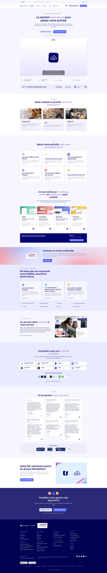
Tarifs (50, 5)
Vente (38, 533)
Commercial (22, 535)
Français (72, 545)
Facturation (39, 535)
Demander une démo (73, 5)
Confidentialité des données (52, 566)
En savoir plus (47, 260)
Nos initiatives (73, 539)
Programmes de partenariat (59, 535)
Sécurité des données (79, 566)
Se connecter (84, 1)
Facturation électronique (42, 543)
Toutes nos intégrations (58, 542)
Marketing (22, 537)
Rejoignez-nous (73, 540)
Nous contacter (73, 533)
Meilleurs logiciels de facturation (26, 549)
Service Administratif (24, 539)
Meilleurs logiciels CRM (25, 547)
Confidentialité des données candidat (64, 566)
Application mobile (41, 550)
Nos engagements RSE (75, 537)
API (54, 544)
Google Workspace (57, 545)
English (71, 547)
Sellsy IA (38, 545)
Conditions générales (37, 566)
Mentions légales (44, 566)
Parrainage (56, 533)
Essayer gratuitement (60, 31)
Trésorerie (39, 539)
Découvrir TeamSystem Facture (76, 240)
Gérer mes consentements (28, 566)
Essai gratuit (83, 5)
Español (71, 549)
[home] (27, 5)
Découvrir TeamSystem (26, 479)
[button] (48, 2)
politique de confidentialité (45, 558)
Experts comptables (58, 537)
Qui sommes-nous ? (74, 535)
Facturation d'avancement (42, 547)
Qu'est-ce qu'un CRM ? (24, 544)
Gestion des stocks (41, 549)
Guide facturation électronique (26, 546)
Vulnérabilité (73, 566)
